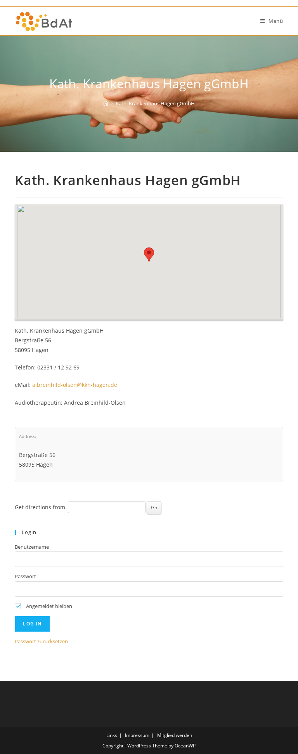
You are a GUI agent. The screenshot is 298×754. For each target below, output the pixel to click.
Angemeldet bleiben (48, 606)
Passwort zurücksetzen (41, 641)
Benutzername (32, 546)
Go (154, 507)
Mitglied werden (174, 735)
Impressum (137, 735)
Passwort (25, 576)
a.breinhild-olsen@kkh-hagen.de (74, 384)
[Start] (105, 103)
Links (111, 735)
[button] (149, 254)
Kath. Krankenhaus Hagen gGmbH (155, 103)
